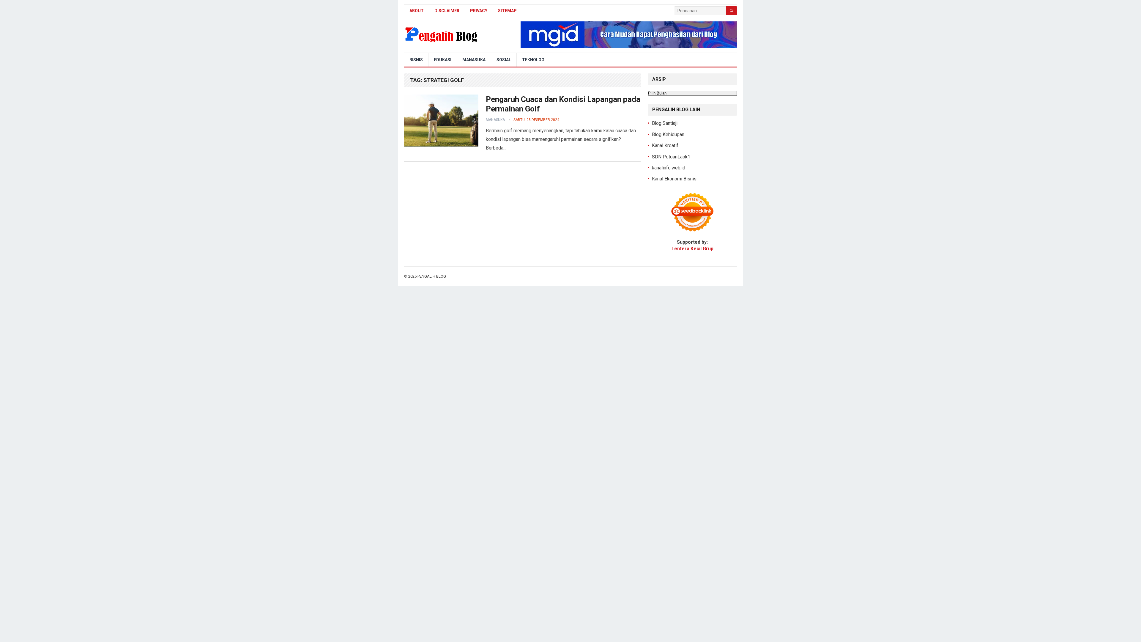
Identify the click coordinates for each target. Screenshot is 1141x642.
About (416, 10)
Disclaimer (446, 10)
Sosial (504, 59)
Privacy (478, 10)
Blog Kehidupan (668, 134)
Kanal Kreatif (665, 145)
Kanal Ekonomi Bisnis (674, 179)
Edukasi (442, 59)
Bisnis (416, 59)
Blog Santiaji (664, 123)
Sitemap (507, 10)
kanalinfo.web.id (668, 168)
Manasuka (474, 59)
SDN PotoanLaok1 (671, 157)
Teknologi (534, 59)
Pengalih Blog (431, 276)
